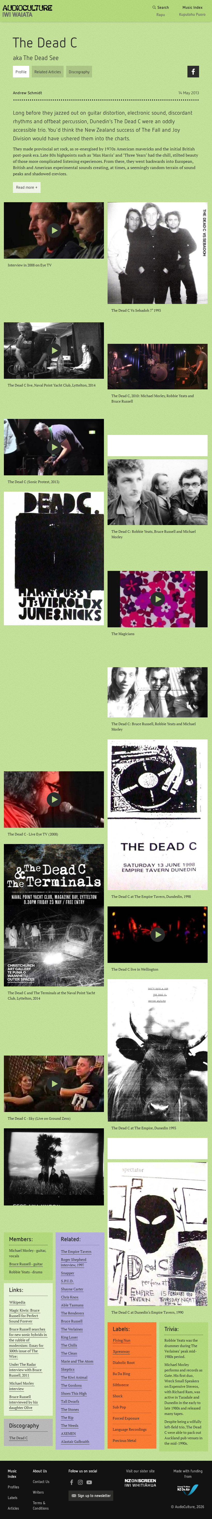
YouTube (89, 1482)
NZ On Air (188, 1489)
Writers (38, 1492)
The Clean (69, 1353)
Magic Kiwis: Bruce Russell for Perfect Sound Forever (24, 1316)
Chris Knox (69, 1297)
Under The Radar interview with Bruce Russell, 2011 (25, 1370)
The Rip (67, 1417)
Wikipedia (17, 1302)
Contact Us (41, 1482)
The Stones (70, 1409)
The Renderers (72, 1313)
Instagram (80, 1482)
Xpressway (121, 1351)
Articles (13, 1508)
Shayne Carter (72, 1289)
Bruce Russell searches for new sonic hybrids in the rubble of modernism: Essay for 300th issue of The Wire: (28, 1343)
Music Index (12, 1474)
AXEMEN (68, 1433)
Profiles (13, 1487)
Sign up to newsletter (94, 1496)
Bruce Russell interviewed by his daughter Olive (24, 1402)
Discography (79, 71)
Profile (21, 71)
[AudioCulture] (27, 11)
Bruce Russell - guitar (26, 1264)
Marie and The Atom (77, 1361)
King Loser (69, 1337)
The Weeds (69, 1425)
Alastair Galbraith (75, 1441)
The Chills (69, 1345)
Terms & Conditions (41, 1505)
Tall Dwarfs (70, 1401)
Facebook (193, 71)
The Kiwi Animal (74, 1377)
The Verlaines (72, 1329)
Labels (12, 1498)
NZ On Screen (140, 1483)
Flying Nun (121, 1340)
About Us (40, 1471)
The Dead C (18, 1438)
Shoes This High (74, 1393)
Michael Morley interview (22, 1386)
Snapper (67, 1273)
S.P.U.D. (67, 1281)
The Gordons (71, 1385)
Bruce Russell (71, 1321)
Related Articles (47, 71)
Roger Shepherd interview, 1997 (74, 1262)
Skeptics (67, 1369)
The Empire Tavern (76, 1251)
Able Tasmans (72, 1305)
